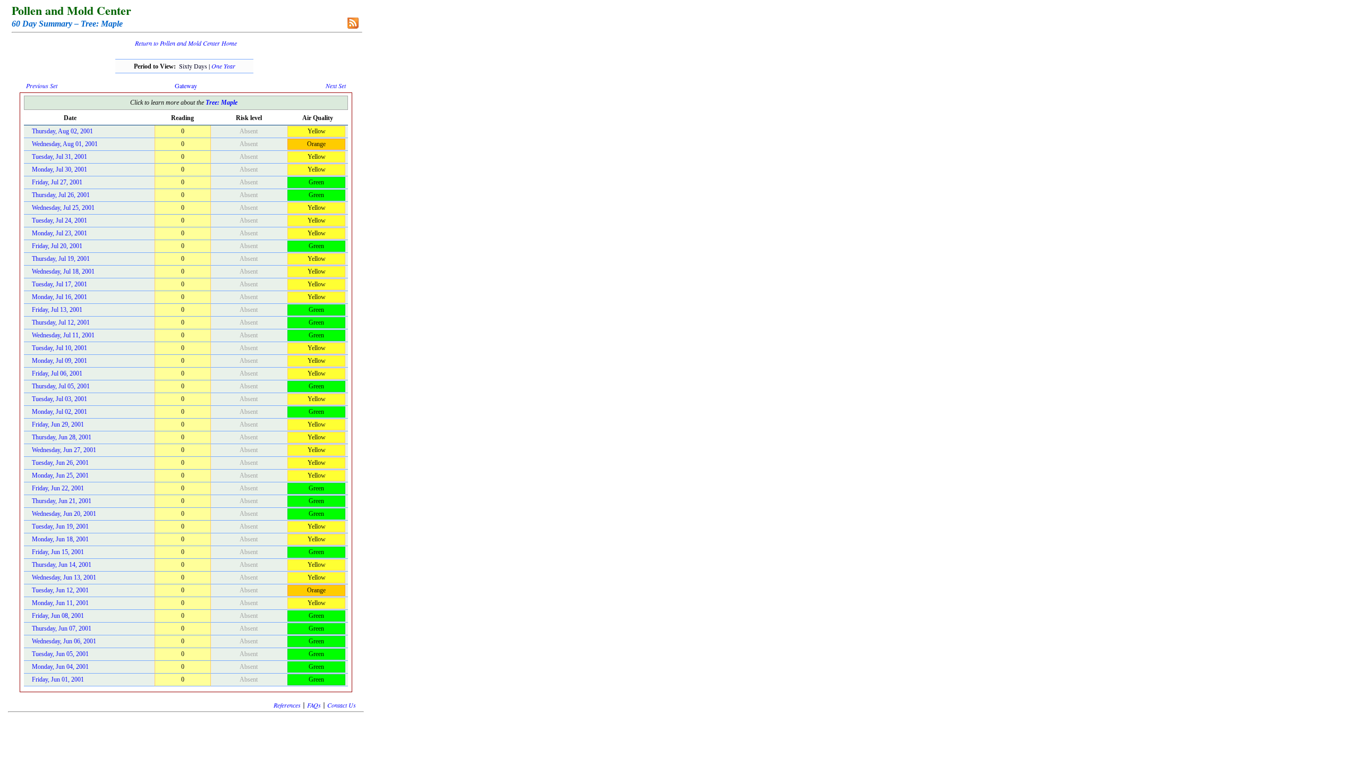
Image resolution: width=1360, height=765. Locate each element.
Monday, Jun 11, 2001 (60, 603)
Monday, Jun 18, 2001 (60, 539)
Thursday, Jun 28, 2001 (61, 437)
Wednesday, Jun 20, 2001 (64, 513)
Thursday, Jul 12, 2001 (61, 322)
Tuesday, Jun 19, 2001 (60, 526)
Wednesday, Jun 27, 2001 (64, 450)
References (287, 705)
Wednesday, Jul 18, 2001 (63, 271)
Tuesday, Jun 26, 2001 (60, 462)
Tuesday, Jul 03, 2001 (59, 399)
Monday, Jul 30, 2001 (59, 169)
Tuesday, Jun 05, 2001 (60, 654)
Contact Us (341, 705)
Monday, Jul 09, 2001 (59, 360)
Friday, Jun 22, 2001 (58, 488)
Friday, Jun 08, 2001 (58, 615)
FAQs (314, 705)
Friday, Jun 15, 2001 (58, 552)
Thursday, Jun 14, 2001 (61, 564)
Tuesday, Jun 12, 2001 (60, 590)
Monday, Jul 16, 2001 (59, 297)
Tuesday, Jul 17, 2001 (59, 284)
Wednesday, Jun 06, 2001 (64, 641)
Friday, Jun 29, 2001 (58, 424)
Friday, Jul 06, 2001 (57, 373)
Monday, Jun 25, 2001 (60, 475)
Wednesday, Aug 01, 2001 (65, 144)
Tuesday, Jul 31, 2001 (59, 156)
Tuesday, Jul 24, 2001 (59, 220)
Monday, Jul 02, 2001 (59, 411)
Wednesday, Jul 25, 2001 (63, 207)
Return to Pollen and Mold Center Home (186, 43)
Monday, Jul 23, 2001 (59, 233)
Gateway (186, 85)
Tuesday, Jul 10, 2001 (59, 348)
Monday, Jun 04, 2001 (60, 666)
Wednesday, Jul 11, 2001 (63, 335)
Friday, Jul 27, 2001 (57, 182)
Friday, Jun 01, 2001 (58, 679)
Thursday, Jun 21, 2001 (61, 501)
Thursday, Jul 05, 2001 (61, 386)
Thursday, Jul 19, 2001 (61, 258)
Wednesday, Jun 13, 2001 (64, 577)
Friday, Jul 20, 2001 (57, 246)
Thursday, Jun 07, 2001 (61, 628)
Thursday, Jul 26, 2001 (61, 195)
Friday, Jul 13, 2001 (57, 309)
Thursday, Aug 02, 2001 (62, 131)
